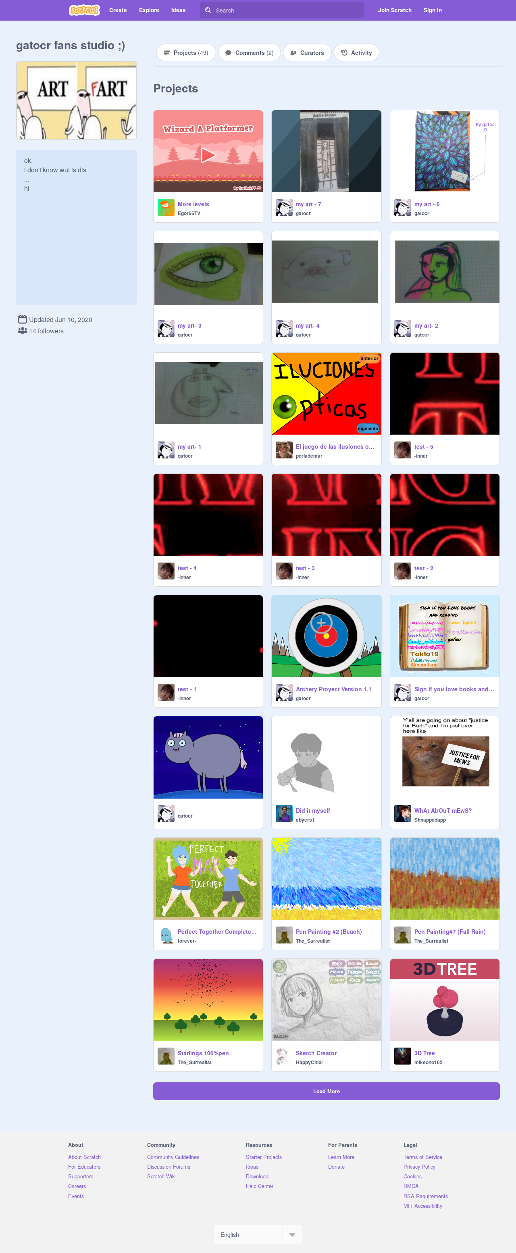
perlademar (309, 455)
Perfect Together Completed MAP (218, 931)
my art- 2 (426, 325)
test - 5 (423, 446)
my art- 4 (308, 325)
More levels (193, 204)
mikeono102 (428, 1062)
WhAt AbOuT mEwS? (443, 810)
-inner (421, 455)
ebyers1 (305, 819)
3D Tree (424, 1053)
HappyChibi (309, 1062)
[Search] (208, 10)
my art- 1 (190, 446)
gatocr (303, 213)
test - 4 (187, 568)
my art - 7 (308, 204)
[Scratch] (84, 10)
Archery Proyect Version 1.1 (334, 689)
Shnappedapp (430, 819)
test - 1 (187, 689)
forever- (187, 940)
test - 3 (305, 568)
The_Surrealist (313, 940)
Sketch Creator (316, 1053)
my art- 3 (190, 325)
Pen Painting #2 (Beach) (329, 931)
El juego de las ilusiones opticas (336, 446)
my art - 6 (427, 204)
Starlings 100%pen (203, 1053)
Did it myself (313, 810)
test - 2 (423, 568)
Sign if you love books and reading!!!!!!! (454, 689)
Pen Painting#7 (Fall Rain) (450, 931)
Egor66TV (189, 213)
